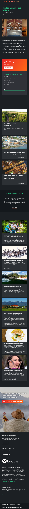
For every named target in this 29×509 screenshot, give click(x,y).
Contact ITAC (12, 481)
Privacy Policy (5, 504)
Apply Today (5, 443)
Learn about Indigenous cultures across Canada (12, 401)
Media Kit (18, 504)
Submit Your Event (6, 454)
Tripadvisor (16, 462)
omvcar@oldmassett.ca (9, 82)
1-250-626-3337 (7, 80)
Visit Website (8, 67)
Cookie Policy (12, 504)
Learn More (14, 207)
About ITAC (4, 481)
